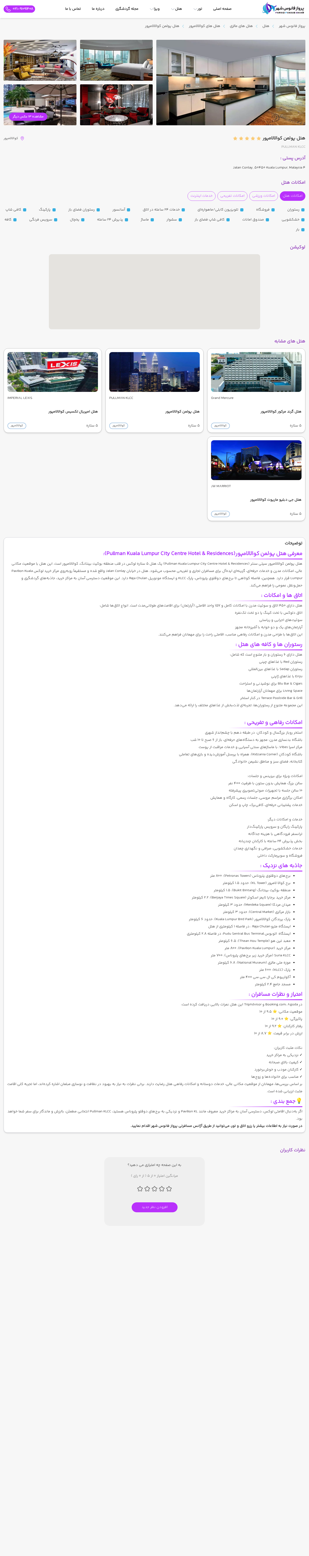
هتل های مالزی (241, 26)
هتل (265, 26)
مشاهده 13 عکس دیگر (28, 116)
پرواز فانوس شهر (292, 26)
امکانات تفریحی (232, 196)
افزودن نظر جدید (155, 1207)
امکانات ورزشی (263, 196)
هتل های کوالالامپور (204, 26)
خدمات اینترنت (201, 196)
